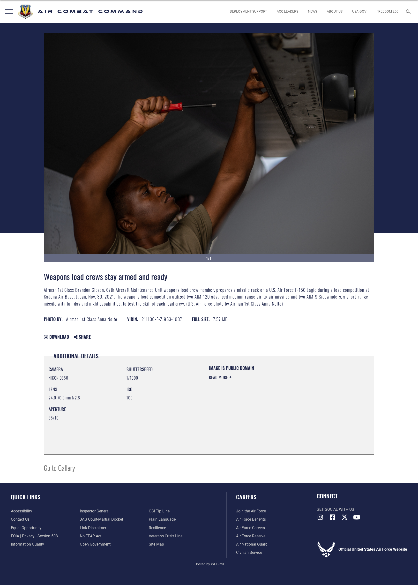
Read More (219, 377)
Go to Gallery (59, 467)
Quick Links (25, 496)
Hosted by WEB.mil (209, 564)
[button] (8, 11)
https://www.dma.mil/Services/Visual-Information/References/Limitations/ (265, 408)
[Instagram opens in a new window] (320, 517)
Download (58, 337)
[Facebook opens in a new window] (332, 517)
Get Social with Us (335, 509)
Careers (246, 496)
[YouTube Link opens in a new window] (356, 517)
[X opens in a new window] (344, 517)
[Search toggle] (408, 11)
